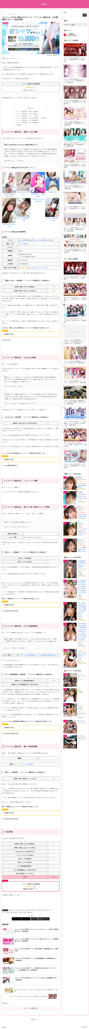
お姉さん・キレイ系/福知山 (26, 910)
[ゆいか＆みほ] (70, 726)
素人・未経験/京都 (24, 240)
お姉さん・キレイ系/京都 (38, 240)
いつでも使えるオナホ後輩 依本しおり (82, 653)
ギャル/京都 (49, 240)
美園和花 (79, 477)
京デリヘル (5, 910)
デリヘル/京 (49, 910)
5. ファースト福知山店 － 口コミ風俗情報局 (27, 120)
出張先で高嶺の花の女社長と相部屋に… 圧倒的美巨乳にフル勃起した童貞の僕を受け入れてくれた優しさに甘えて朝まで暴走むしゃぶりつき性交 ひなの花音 (82, 631)
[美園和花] (70, 483)
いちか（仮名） (81, 735)
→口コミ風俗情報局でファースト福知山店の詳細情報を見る (40, 655)
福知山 (13, 912)
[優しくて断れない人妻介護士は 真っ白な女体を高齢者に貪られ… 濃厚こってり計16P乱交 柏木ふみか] (70, 611)
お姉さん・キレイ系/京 (14, 910)
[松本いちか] (70, 512)
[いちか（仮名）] (70, 741)
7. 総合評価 (19, 124)
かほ (79, 689)
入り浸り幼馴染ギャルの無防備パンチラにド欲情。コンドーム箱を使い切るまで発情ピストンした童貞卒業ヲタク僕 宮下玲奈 (82, 586)
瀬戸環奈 (79, 492)
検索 (64, 12)
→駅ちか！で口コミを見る (33, 537)
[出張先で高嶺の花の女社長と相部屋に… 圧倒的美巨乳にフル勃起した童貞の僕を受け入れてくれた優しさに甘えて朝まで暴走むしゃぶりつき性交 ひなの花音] (70, 632)
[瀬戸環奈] (70, 498)
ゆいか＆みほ (81, 720)
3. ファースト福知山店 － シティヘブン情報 (27, 115)
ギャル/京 (35, 910)
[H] (70, 710)
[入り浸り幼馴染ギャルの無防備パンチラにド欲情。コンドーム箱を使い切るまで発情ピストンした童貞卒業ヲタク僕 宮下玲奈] (70, 589)
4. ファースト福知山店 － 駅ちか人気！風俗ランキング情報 (31, 118)
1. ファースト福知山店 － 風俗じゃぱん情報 (27, 111)
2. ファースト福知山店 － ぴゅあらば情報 (26, 113)
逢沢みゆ (79, 523)
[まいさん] (70, 680)
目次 (28, 108)
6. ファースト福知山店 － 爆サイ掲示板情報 (27, 122)
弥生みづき (80, 539)
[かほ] (70, 695)
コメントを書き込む (31, 1008)
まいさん (80, 674)
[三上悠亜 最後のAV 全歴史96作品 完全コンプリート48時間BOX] (70, 569)
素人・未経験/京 (19, 912)
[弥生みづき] (70, 545)
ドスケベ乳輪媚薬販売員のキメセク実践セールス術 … (82, 549)
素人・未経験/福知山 (28, 912)
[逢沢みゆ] (70, 529)
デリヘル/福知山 (23, 243)
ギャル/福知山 (41, 910)
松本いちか (80, 506)
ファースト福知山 (28, 764)
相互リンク (34, 1019)
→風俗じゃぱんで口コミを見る (40, 267)
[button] (40, 918)
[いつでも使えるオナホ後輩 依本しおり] (70, 658)
